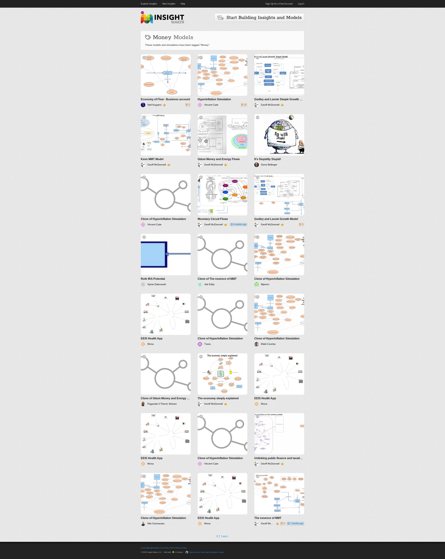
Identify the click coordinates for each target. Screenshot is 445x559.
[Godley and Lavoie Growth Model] (279, 200)
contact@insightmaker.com (151, 548)
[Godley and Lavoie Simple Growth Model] (279, 80)
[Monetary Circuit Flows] (223, 200)
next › (226, 536)
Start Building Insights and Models (262, 18)
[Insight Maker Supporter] (164, 105)
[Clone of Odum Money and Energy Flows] (166, 379)
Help (183, 3)
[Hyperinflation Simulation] (223, 80)
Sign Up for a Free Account (279, 3)
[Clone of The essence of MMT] (223, 260)
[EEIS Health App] (166, 320)
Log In (301, 3)
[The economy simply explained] (223, 379)
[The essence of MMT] (279, 499)
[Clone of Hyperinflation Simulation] (166, 200)
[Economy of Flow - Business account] (166, 80)
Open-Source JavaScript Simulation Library (206, 552)
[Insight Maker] (162, 23)
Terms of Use (169, 548)
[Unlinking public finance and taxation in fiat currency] (279, 439)
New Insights (168, 3)
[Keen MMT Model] (166, 140)
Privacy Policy (181, 548)
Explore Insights (149, 3)
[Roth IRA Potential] (166, 260)
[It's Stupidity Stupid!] (279, 140)
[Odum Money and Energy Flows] (223, 140)
